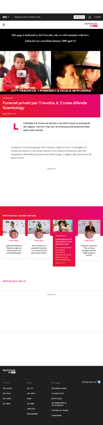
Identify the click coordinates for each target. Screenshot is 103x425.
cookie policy (58, 393)
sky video (7, 399)
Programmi (32, 414)
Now (29, 399)
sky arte (7, 404)
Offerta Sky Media (60, 410)
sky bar (30, 404)
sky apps (31, 393)
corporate (57, 416)
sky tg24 (7, 393)
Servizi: (30, 383)
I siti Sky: (6, 383)
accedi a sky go (89, 382)
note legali (57, 399)
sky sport (7, 388)
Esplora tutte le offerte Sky (28, 17)
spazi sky (31, 409)
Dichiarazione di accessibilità (59, 404)
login (97, 17)
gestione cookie (59, 388)
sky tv (30, 388)
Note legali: (56, 383)
